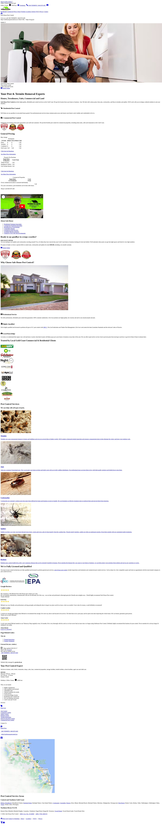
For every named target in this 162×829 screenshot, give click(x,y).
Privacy (42, 11)
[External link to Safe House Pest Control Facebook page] (2, 738)
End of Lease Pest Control (8, 718)
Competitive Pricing (9, 228)
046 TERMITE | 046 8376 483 (9, 653)
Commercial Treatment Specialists (13, 225)
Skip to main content (7, 1)
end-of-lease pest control (60, 570)
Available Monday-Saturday (11, 231)
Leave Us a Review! (6, 629)
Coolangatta (56, 803)
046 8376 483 (37, 5)
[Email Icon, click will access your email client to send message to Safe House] (47, 5)
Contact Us (11, 818)
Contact (46, 11)
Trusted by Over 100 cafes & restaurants (14, 233)
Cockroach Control (6, 712)
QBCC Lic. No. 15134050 (27, 814)
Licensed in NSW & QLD (11, 230)
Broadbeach (8, 803)
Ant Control (4, 711)
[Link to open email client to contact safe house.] (4, 823)
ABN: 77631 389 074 (41, 814)
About (19, 11)
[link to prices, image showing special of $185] (16, 259)
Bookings (22, 5)
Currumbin (63, 803)
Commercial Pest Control (7, 720)
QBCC (45, 327)
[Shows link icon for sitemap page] (2, 13)
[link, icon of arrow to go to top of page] (2, 823)
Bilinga (3, 803)
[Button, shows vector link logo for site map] (2, 818)
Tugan (2, 804)
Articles (33, 11)
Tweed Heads (58, 811)
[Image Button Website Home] (6, 10)
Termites (23, 11)
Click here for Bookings (7, 151)
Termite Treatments (9, 641)
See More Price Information (8, 154)
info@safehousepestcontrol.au (9, 734)
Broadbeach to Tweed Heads (11, 227)
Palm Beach (121, 803)
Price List (3, 708)
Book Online (6, 88)
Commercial (10, 11)
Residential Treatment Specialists (13, 224)
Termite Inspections (9, 639)
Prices (15, 11)
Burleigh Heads (27, 803)
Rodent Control (5, 715)
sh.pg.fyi (9, 649)
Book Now (4, 728)
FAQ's (37, 11)
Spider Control (5, 714)
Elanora (68, 803)
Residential (4, 11)
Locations (28, 11)
